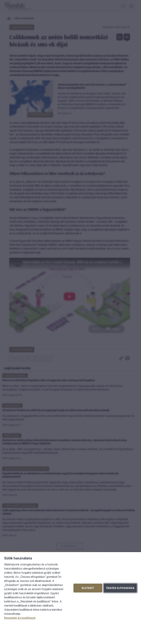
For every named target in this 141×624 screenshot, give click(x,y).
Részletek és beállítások (20, 618)
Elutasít (88, 587)
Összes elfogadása (120, 587)
